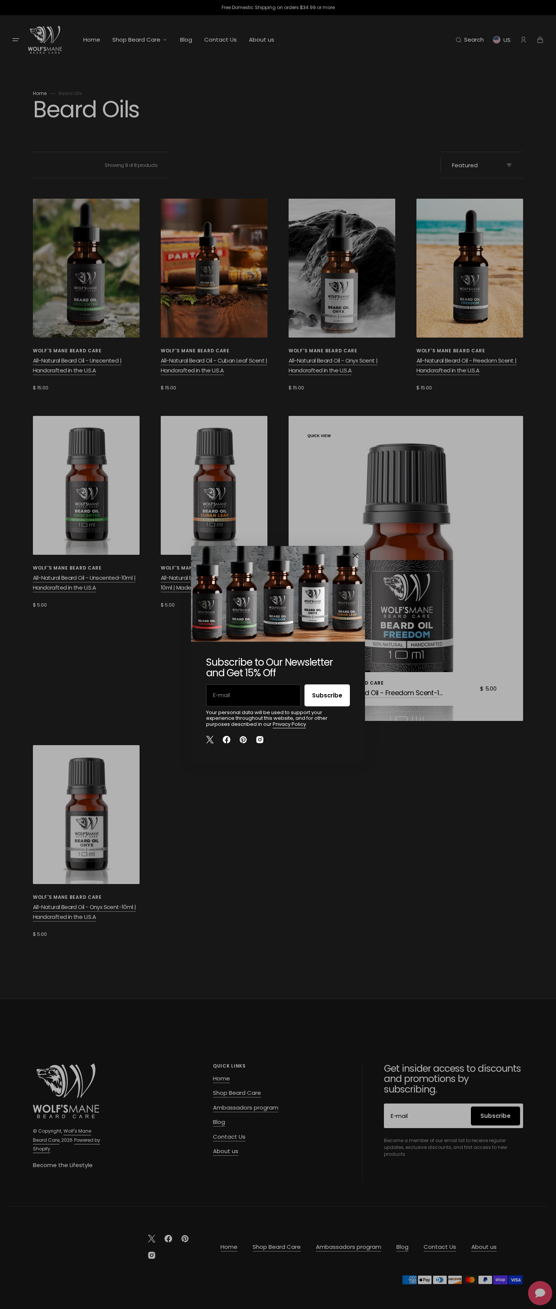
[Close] (355, 555)
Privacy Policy (289, 723)
